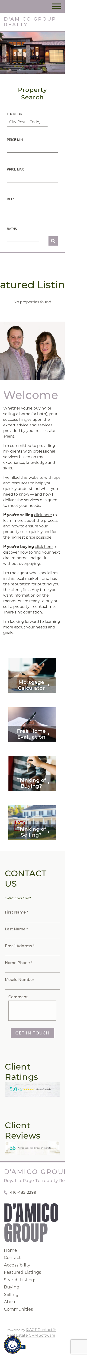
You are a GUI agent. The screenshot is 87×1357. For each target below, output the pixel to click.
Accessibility (17, 1265)
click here (43, 515)
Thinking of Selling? (31, 832)
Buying (11, 1287)
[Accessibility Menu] (13, 1345)
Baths (12, 229)
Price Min (15, 140)
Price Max (15, 169)
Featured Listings (22, 1272)
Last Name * (16, 929)
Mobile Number (19, 979)
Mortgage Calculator (31, 685)
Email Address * (19, 946)
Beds (11, 199)
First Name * (16, 912)
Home (10, 1250)
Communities (18, 1309)
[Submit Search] (53, 241)
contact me (44, 606)
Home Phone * (18, 963)
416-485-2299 (23, 1192)
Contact (12, 1257)
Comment (18, 997)
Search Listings (20, 1279)
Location (14, 114)
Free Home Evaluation (31, 734)
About (10, 1301)
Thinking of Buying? (31, 783)
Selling (11, 1294)
